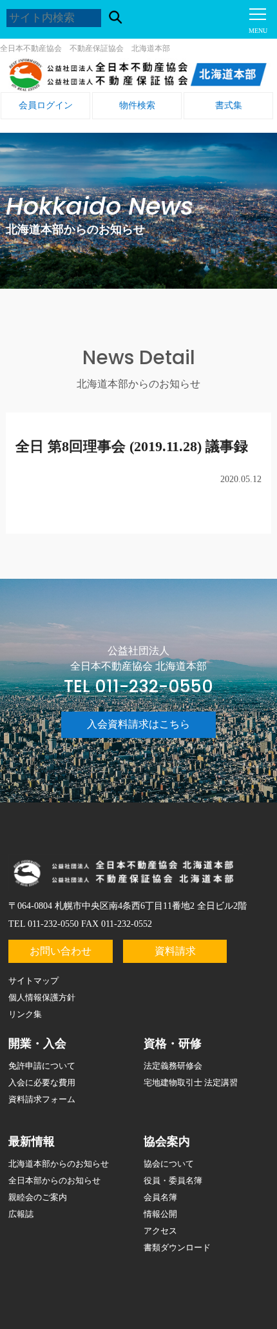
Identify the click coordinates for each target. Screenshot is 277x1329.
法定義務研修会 (173, 1066)
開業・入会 (37, 1043)
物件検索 (137, 105)
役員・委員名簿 (173, 1180)
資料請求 (175, 951)
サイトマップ (33, 980)
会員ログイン (46, 105)
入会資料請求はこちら (138, 724)
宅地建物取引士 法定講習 (191, 1082)
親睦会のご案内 (37, 1197)
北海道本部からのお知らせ (58, 1164)
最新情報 (31, 1141)
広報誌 (20, 1214)
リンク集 (25, 1014)
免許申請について (41, 1066)
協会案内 (167, 1141)
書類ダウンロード (177, 1247)
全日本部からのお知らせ (54, 1180)
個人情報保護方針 (41, 997)
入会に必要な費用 (41, 1082)
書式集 (228, 105)
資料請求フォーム (41, 1099)
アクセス (160, 1231)
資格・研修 (173, 1043)
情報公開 (160, 1214)
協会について (169, 1164)
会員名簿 (160, 1197)
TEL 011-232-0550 (138, 686)
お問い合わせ (60, 951)
